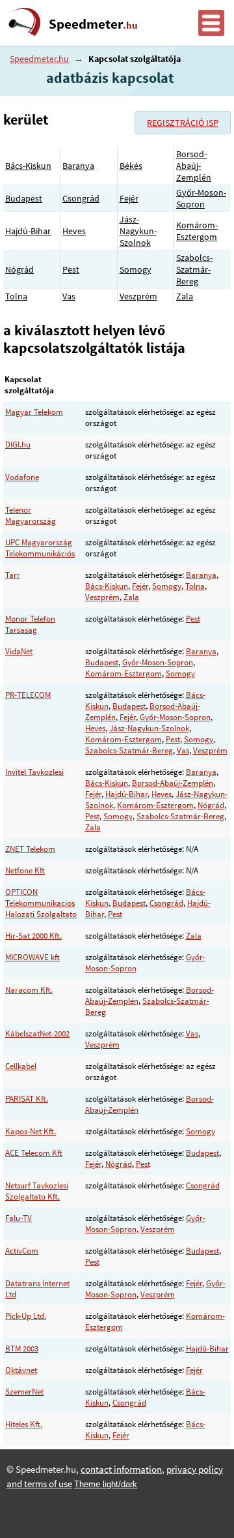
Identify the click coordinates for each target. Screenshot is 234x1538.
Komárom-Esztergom (197, 231)
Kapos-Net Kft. (30, 1131)
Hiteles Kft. (23, 1424)
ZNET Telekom (30, 848)
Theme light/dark (105, 1484)
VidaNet (18, 651)
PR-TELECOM (28, 695)
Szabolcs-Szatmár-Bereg (194, 269)
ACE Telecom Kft (33, 1152)
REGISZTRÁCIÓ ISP (182, 122)
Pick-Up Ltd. (25, 1315)
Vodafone (22, 477)
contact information (121, 1469)
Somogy (135, 269)
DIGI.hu (18, 444)
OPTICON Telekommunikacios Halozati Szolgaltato (41, 903)
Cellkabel (20, 1066)
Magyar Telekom (34, 411)
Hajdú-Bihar (28, 231)
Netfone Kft (25, 870)
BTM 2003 (21, 1348)
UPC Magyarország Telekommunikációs (40, 548)
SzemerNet (24, 1391)
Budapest (23, 198)
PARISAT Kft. (26, 1098)
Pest (70, 269)
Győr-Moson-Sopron (201, 198)
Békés (131, 166)
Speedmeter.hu (39, 59)
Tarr (12, 575)
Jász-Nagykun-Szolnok (138, 231)
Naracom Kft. (29, 989)
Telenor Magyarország (30, 515)
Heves (74, 231)
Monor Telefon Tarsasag (30, 624)
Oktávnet (21, 1370)
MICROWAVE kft (32, 957)
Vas (68, 296)
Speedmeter (93, 24)
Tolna (16, 296)
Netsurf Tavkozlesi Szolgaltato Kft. (36, 1191)
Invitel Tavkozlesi (34, 771)
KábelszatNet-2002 (37, 1033)
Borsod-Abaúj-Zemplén (193, 165)
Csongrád (80, 198)
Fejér (129, 198)
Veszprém (138, 296)
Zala (184, 296)
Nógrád (19, 269)
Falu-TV (18, 1218)
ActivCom (21, 1250)
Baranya (78, 166)
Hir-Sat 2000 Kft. (33, 935)
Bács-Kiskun (28, 166)
